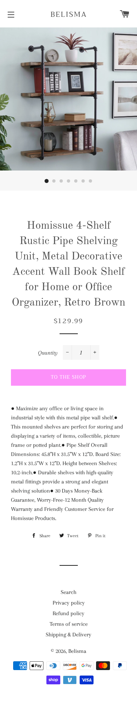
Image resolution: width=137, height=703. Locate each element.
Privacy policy (69, 602)
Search (68, 592)
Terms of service (69, 624)
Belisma (68, 15)
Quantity (48, 352)
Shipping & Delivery (68, 634)
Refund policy (68, 613)
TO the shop (68, 377)
